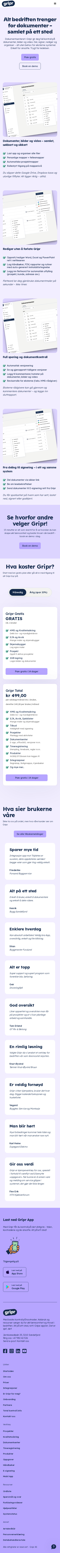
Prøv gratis (30, 57)
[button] (55, 3)
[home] (8, 3)
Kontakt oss (23, 1341)
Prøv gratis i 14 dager (26, 671)
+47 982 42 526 (20, 1338)
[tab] (17, 592)
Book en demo (30, 66)
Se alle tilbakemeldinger (30, 834)
